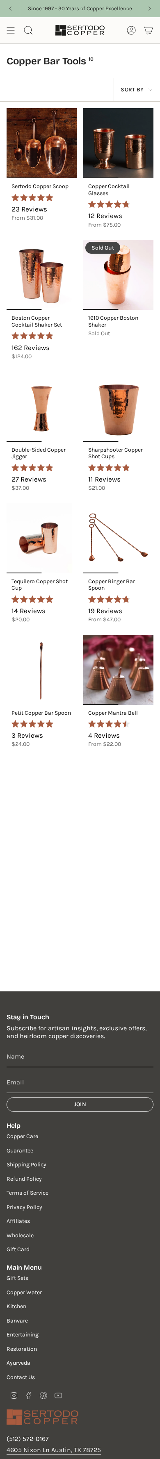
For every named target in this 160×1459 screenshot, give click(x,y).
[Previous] (10, 8)
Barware (17, 1320)
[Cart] (148, 30)
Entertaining (23, 1334)
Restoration (22, 1348)
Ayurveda (18, 1362)
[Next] (149, 8)
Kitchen (16, 1306)
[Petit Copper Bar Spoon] (42, 670)
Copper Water (24, 1292)
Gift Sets (17, 1278)
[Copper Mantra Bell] (118, 670)
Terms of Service (27, 1192)
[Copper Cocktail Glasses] (118, 143)
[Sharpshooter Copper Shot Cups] (118, 407)
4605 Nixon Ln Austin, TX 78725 (54, 1450)
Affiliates (18, 1221)
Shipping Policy (26, 1164)
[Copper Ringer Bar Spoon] (118, 538)
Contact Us (21, 1377)
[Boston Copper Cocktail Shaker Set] (42, 275)
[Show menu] (10, 30)
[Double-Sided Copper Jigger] (42, 407)
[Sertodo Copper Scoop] (42, 143)
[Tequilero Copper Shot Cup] (42, 538)
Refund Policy (24, 1178)
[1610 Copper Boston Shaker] (118, 275)
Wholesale (20, 1235)
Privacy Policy (24, 1207)
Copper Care (22, 1136)
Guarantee (20, 1150)
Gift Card (18, 1249)
